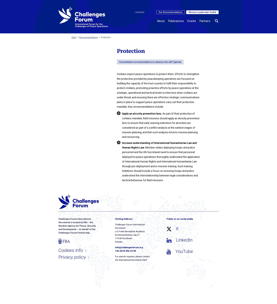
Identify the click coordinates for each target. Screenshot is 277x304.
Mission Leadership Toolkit (202, 12)
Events (191, 21)
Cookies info (70, 250)
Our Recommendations (170, 12)
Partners (204, 21)
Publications (176, 21)
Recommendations (88, 37)
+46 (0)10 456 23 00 (125, 251)
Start (73, 37)
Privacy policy (72, 257)
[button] (217, 21)
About (161, 21)
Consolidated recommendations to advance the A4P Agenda (150, 62)
